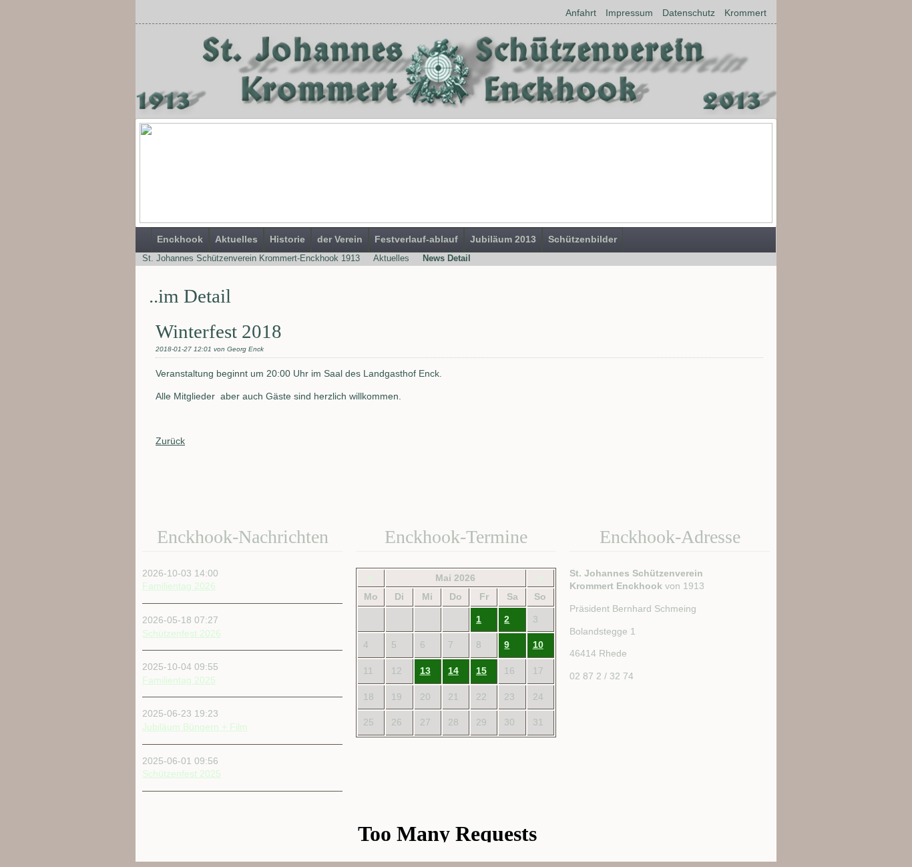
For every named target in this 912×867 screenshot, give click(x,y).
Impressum (629, 12)
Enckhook (180, 239)
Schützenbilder (582, 239)
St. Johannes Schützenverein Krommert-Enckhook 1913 (251, 258)
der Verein (340, 239)
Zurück (170, 441)
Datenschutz (688, 12)
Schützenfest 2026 (181, 633)
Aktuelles (236, 239)
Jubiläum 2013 (503, 239)
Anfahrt (580, 12)
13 (425, 670)
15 (481, 670)
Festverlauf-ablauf (416, 239)
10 (538, 644)
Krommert (745, 12)
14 (453, 670)
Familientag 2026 (179, 585)
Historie (287, 239)
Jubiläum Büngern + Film (195, 726)
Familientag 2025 (179, 680)
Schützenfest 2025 (181, 773)
